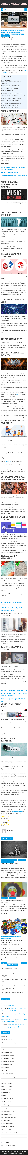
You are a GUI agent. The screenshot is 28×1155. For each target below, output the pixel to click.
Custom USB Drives (6, 1080)
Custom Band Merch (11, 30)
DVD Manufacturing (7, 1089)
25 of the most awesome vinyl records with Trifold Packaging (4, 963)
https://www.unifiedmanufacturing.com (17, 833)
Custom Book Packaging (8, 1055)
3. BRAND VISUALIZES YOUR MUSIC (11, 88)
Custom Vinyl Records (7, 1083)
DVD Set (4, 1095)
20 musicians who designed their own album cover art (13, 974)
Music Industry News (5, 34)
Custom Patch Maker (16, 936)
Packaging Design (6, 1120)
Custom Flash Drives (7, 1064)
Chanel (4, 1003)
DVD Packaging (6, 1092)
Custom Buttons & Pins (8, 1058)
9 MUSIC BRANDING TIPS (8, 90)
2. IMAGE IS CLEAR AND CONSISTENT (11, 87)
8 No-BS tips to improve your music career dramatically (24, 963)
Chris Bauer (13, 866)
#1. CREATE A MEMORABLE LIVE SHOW (11, 92)
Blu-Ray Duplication (7, 1039)
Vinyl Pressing (12, 898)
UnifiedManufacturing (14, 3)
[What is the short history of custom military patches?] (14, 926)
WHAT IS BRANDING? (7, 80)
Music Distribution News (14, 32)
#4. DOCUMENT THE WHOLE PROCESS (12, 98)
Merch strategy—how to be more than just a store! (14, 992)
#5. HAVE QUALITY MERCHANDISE (10, 100)
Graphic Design (4, 32)
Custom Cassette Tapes (8, 1061)
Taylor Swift (8, 461)
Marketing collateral (7, 1108)
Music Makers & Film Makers (17, 34)
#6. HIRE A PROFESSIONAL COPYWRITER (12, 102)
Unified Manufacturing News (9, 1136)
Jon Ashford (15, 40)
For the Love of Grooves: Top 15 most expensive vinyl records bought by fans (14, 987)
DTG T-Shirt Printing (7, 1086)
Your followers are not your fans (10, 968)
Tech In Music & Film (5, 36)
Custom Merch (20, 30)
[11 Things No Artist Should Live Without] (14, 849)
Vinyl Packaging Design (7, 1139)
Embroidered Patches (5, 938)
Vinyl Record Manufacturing (9, 1145)
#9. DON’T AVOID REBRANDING (10, 107)
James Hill (13, 902)
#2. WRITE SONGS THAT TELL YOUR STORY (12, 93)
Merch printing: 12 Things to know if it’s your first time (14, 980)
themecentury (21, 1153)
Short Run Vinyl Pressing (8, 1126)
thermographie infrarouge (8, 1019)
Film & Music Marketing (12, 859)
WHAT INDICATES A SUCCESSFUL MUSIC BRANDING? (11, 82)
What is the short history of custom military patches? (12, 941)
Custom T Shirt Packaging (8, 1077)
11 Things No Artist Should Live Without (13, 864)
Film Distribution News (7, 1102)
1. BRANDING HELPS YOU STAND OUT (11, 85)
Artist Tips (3, 30)
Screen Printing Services (8, 1123)
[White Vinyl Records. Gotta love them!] (14, 889)
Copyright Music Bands (7, 1049)
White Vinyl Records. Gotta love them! (13, 900)
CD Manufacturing (6, 1046)
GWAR (17, 394)
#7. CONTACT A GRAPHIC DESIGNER (12, 103)
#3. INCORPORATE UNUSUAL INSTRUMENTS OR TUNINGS (13, 96)
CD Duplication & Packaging (9, 1043)
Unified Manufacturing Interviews (10, 1133)
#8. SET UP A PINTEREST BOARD (10, 105)
